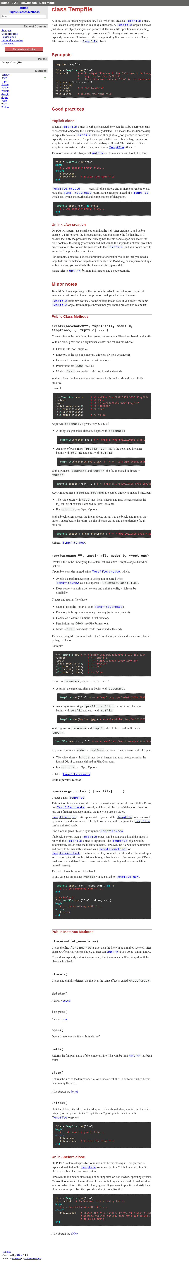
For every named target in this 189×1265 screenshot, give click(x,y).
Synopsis (6, 30)
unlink (67, 1000)
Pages (13, 11)
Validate (6, 1251)
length (74, 1091)
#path (4, 101)
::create (5, 75)
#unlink (5, 107)
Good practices (9, 34)
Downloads (29, 2)
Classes (22, 11)
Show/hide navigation (24, 49)
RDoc (19, 1255)
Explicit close (8, 37)
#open (4, 97)
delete (74, 1233)
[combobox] (23, 16)
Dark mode (47, 2)
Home (5, 2)
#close (4, 84)
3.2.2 (15, 2)
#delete (5, 91)
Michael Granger (32, 1258)
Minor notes (7, 43)
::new (4, 78)
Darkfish (16, 1258)
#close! (5, 87)
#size (4, 104)
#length (5, 94)
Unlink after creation (12, 40)
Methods (33, 11)
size (65, 1019)
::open (4, 81)
